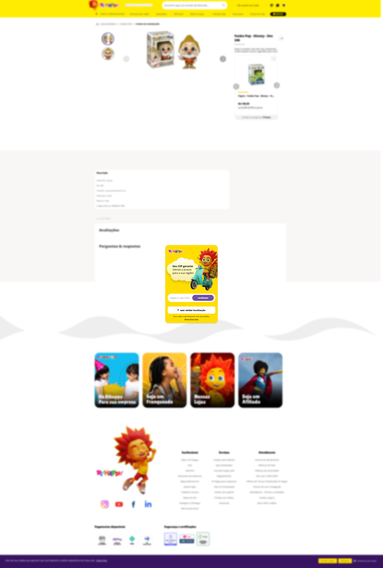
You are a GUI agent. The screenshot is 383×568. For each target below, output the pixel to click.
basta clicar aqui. (191, 319)
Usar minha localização (192, 310)
